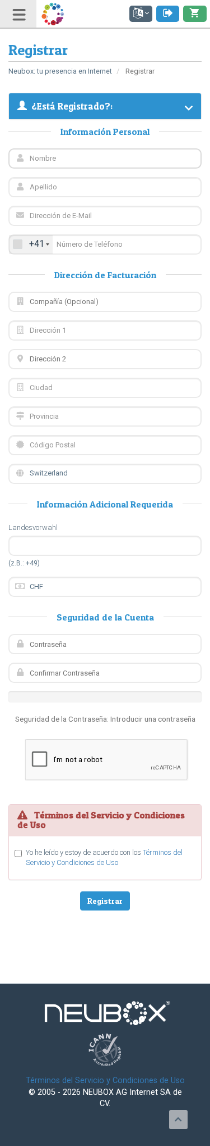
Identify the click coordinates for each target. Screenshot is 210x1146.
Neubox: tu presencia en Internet (60, 71)
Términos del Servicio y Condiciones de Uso (105, 1080)
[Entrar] (168, 14)
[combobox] (31, 244)
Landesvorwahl (33, 527)
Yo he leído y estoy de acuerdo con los (104, 857)
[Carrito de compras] (195, 14)
